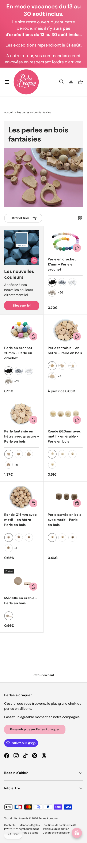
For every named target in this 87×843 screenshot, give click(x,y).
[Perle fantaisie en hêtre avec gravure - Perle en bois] (21, 414)
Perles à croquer (48, 818)
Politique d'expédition (56, 829)
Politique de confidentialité (60, 825)
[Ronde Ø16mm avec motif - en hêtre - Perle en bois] (21, 497)
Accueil (8, 112)
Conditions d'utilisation (56, 832)
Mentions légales (30, 825)
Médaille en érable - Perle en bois (20, 600)
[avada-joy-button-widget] (77, 833)
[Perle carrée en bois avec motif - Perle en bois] (65, 497)
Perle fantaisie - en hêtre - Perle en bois (65, 350)
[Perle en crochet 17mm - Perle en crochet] (65, 241)
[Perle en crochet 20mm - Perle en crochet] (21, 330)
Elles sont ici (22, 305)
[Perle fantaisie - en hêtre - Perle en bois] (65, 330)
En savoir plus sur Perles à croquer (35, 729)
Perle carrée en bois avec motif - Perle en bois (64, 519)
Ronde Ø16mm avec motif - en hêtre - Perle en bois (20, 519)
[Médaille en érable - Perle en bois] (21, 580)
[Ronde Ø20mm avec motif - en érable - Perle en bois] (65, 414)
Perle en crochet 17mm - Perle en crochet (62, 264)
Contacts (9, 825)
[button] (80, 82)
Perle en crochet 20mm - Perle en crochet (18, 353)
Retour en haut (43, 675)
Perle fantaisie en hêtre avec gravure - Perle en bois (21, 436)
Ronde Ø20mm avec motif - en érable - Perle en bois (64, 436)
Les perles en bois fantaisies (34, 112)
